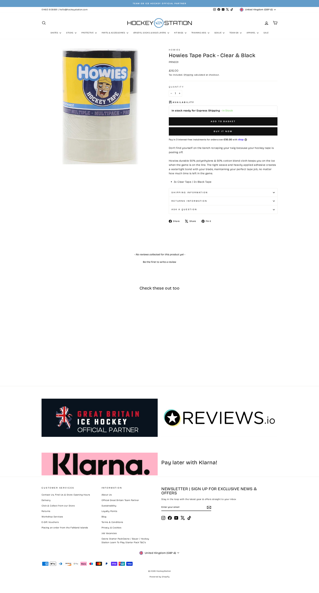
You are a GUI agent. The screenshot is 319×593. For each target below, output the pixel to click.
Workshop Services (52, 516)
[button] (159, 261)
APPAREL (251, 33)
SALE (266, 33)
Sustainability (109, 505)
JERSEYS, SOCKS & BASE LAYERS (150, 33)
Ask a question (184, 209)
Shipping (188, 74)
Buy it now (223, 131)
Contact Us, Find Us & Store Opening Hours (66, 494)
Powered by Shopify (159, 577)
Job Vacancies (109, 533)
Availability (183, 102)
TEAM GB (234, 33)
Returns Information (189, 201)
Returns (46, 511)
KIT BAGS (179, 33)
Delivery (46, 500)
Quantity (176, 87)
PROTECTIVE (87, 33)
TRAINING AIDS (199, 33)
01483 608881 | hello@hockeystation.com (65, 9)
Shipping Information (189, 192)
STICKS (70, 33)
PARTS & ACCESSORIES (114, 33)
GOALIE (218, 33)
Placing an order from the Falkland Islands (65, 527)
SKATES (55, 33)
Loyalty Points (109, 511)
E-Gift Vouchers (50, 522)
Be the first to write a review (159, 261)
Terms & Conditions (112, 522)
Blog (104, 516)
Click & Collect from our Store (58, 505)
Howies (175, 50)
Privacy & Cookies (111, 527)
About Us (107, 494)
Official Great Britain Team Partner (120, 500)
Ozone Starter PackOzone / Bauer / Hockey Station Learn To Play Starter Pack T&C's (125, 540)
